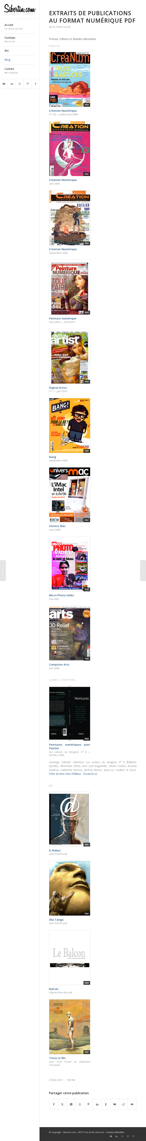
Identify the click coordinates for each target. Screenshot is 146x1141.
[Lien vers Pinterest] (27, 84)
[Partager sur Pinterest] (88, 1104)
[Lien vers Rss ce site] (20, 84)
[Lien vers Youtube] (4, 84)
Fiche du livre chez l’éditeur (65, 774)
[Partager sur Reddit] (123, 1104)
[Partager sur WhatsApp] (80, 1104)
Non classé (63, 27)
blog (52, 27)
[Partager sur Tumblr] (106, 1104)
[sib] (20, 9)
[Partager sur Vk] (114, 1104)
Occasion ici (90, 774)
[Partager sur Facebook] (53, 1104)
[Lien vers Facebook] (35, 84)
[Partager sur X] (62, 1104)
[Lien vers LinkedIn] (12, 84)
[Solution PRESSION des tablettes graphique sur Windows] (3, 570)
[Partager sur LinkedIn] (97, 1104)
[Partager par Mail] (132, 1104)
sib (73, 1080)
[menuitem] (20, 27)
